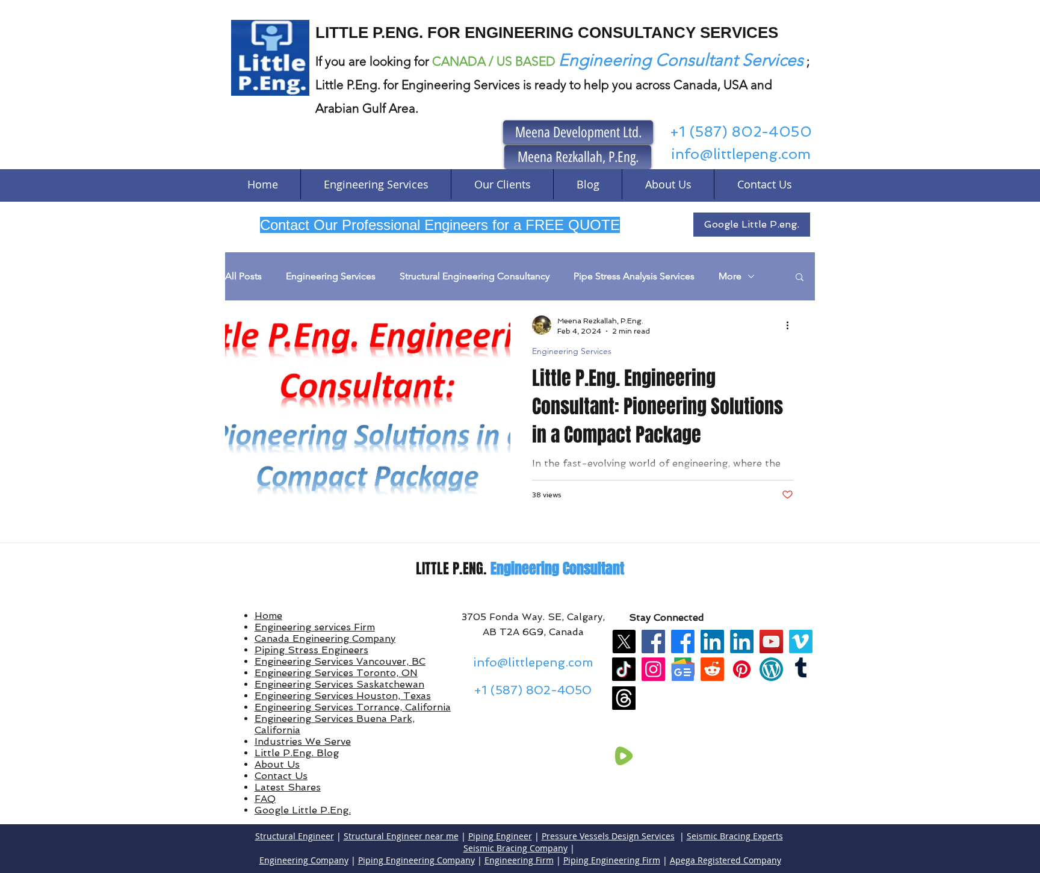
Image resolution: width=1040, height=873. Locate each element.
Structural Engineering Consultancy (474, 276)
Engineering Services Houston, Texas (343, 695)
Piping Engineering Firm (611, 860)
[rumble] (624, 756)
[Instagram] (653, 669)
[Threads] (624, 698)
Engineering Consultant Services (681, 60)
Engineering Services (331, 276)
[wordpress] (771, 669)
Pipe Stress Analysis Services (634, 276)
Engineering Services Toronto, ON (336, 673)
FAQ (265, 798)
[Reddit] (712, 669)
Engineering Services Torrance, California (353, 707)
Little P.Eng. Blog (297, 753)
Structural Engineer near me (401, 836)
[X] (624, 641)
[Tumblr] (800, 669)
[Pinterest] (742, 669)
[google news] (683, 669)
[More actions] (791, 325)
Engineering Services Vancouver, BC (340, 661)
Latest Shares (288, 787)
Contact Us (281, 775)
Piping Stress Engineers (311, 650)
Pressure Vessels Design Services (608, 836)
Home (268, 615)
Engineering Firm (519, 860)
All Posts (243, 276)
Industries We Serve (303, 741)
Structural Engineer (294, 836)
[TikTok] (624, 669)
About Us (277, 764)
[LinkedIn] (712, 641)
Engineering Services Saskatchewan (339, 684)
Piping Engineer (500, 836)
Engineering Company (303, 860)
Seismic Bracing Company (515, 848)
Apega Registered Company (725, 860)
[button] (799, 278)
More (730, 276)
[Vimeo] (800, 641)
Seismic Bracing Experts (735, 836)
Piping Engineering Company (416, 860)
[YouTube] (771, 641)
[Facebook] (653, 641)
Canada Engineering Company (325, 638)
